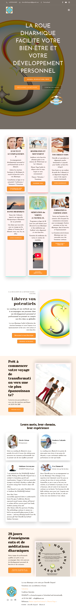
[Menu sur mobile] (69, 10)
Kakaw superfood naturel (37, 601)
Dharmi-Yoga (51, 601)
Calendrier (25, 589)
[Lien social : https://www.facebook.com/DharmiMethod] (61, 2)
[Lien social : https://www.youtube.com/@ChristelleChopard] (65, 2)
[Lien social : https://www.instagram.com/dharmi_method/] (68, 2)
